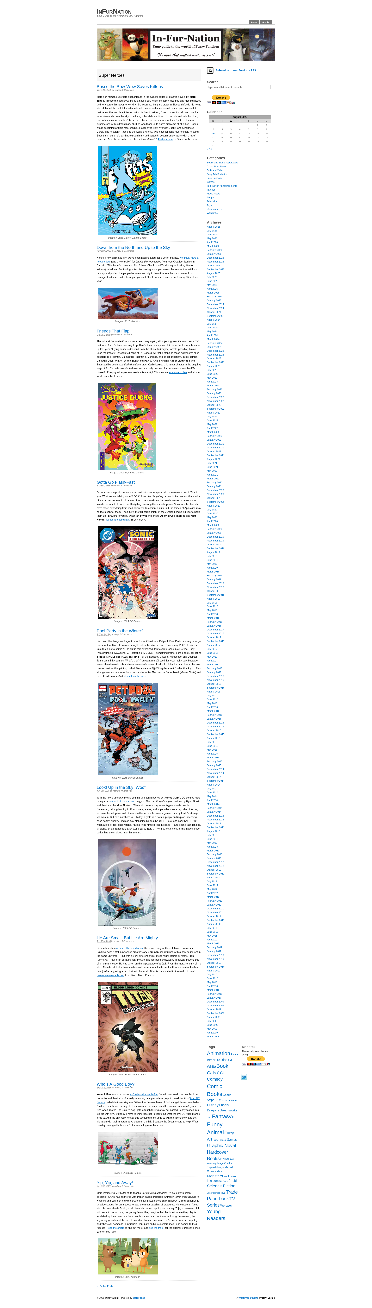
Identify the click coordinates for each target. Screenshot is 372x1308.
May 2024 (212, 331)
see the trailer (156, 1227)
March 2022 (213, 432)
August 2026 (213, 226)
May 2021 (212, 471)
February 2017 (214, 668)
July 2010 (212, 974)
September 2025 (216, 269)
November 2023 (215, 354)
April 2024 (212, 335)
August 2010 (213, 970)
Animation (218, 1053)
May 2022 (212, 424)
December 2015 (215, 722)
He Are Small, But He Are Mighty (127, 937)
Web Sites (212, 213)
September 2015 (216, 734)
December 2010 (215, 955)
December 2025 (215, 257)
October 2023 (214, 358)
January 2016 (214, 718)
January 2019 (214, 579)
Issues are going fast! (118, 519)
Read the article (115, 1227)
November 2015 (215, 726)
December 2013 (215, 815)
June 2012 (212, 885)
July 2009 (212, 1021)
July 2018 (212, 602)
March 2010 (213, 990)
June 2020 (212, 513)
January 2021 (214, 486)
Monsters (215, 1176)
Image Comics (224, 1163)
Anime (234, 1054)
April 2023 (212, 381)
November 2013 (215, 819)
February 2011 (214, 947)
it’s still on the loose (135, 676)
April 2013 (212, 846)
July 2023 (212, 370)
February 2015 (214, 761)
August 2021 (213, 459)
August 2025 (213, 273)
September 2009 (216, 1013)
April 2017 (212, 660)
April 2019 (212, 567)
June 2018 (212, 606)
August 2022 (213, 412)
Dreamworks (228, 1110)
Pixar (225, 1181)
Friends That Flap (113, 331)
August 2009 (213, 1017)
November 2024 (215, 308)
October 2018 (214, 591)
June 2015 (212, 746)
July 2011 (212, 928)
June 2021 (212, 467)
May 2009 (212, 1028)
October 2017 (214, 637)
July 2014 (212, 788)
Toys (209, 205)
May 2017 (212, 656)
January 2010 (214, 997)
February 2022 (214, 436)
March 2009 (213, 1036)
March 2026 (213, 246)
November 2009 (215, 1005)
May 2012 (212, 889)
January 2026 (214, 254)
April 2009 (212, 1032)
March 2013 (213, 850)
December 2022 (215, 397)
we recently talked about (130, 948)
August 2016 (213, 691)
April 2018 (212, 614)
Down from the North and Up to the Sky (133, 247)
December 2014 (215, 769)
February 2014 (214, 808)
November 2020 (215, 494)
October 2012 (214, 870)
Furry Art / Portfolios (217, 174)
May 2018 (212, 610)
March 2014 (213, 804)
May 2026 (212, 238)
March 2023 (213, 385)
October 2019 (214, 544)
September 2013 (216, 827)
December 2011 (215, 908)
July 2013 (212, 835)
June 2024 (212, 327)
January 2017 (214, 672)
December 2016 (215, 676)
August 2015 (213, 738)
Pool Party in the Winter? (120, 631)
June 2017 (212, 653)
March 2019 (213, 571)
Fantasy (222, 1116)
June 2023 (212, 374)
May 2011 (212, 935)
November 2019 (215, 540)
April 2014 (212, 800)
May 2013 (212, 843)
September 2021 (216, 455)
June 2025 (212, 281)
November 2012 (215, 866)
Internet (211, 189)
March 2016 (213, 711)
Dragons (213, 1110)
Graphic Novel (221, 1145)
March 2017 (213, 664)
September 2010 (216, 966)
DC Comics (221, 1100)
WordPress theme (248, 1298)
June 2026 (212, 234)
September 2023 (216, 362)
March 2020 (213, 525)
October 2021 (214, 451)
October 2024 (214, 312)
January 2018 (214, 625)
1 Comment (126, 334)
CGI (220, 1073)
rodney (118, 90)
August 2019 (213, 552)
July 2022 (212, 416)
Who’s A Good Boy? (115, 1084)
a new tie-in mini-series (122, 801)
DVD (209, 1117)
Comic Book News (216, 166)
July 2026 (212, 230)
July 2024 (212, 323)
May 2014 (212, 796)
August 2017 (213, 645)
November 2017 (215, 633)
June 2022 (212, 420)
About (254, 22)
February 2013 (214, 854)
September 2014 (216, 781)
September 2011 (215, 920)
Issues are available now (110, 975)
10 (213, 133)
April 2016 (212, 707)
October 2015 (214, 730)
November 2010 (215, 959)
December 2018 (215, 583)
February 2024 (214, 343)
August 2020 (213, 505)
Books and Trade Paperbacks (222, 162)
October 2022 (214, 405)
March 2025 (213, 292)
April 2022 (212, 428)
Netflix (227, 1176)
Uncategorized (214, 209)
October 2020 (214, 498)
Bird (217, 1060)
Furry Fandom (214, 178)
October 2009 (214, 1009)
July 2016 (212, 695)
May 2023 (212, 377)
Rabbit (233, 1180)
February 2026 (214, 250)
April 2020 (212, 521)
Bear (210, 1060)
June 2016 (212, 699)
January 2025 (214, 300)
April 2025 (212, 289)
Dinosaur (232, 1100)
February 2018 (214, 622)
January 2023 (214, 393)
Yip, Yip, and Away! (115, 1182)
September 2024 (216, 316)
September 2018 (216, 595)
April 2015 (212, 753)
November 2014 (215, 773)
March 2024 (213, 339)
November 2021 (215, 447)
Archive (266, 22)
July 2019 (212, 556)
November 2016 (215, 680)
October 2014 (214, 777)
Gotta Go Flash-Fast (116, 482)
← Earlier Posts (105, 1286)
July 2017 (212, 649)
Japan (211, 1167)
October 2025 (214, 265)
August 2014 (213, 784)
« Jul (209, 149)
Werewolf (226, 1205)
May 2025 (212, 285)
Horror (224, 1159)
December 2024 (215, 304)
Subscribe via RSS (236, 70)
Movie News (213, 193)
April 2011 (212, 939)
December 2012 (215, 862)
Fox (234, 1117)
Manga (219, 1167)
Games (210, 182)
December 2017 (215, 629)
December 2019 (215, 536)
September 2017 (216, 641)
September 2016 (216, 687)
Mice (219, 1171)
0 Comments (128, 90)
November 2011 (215, 912)
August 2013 (213, 831)
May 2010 (212, 982)
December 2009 (215, 1001)
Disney (213, 1105)
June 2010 (212, 978)
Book (222, 1066)
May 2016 (212, 703)
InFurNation (114, 11)
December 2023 (215, 351)
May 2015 (212, 750)
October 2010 (214, 963)
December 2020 (215, 490)
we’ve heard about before (144, 1094)
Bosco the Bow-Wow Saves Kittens (130, 86)
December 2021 (215, 443)
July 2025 (212, 277)
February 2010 (214, 994)
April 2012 (212, 893)
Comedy (215, 1079)
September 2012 (216, 873)
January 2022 (214, 440)
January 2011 (214, 951)
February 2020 (214, 529)
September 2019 (216, 548)
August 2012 (213, 877)
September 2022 (216, 409)
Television (212, 201)
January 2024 (214, 347)
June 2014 (212, 792)
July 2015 (212, 742)
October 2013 (214, 823)
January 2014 (214, 812)
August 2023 (213, 366)
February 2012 (214, 901)
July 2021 (212, 463)
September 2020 (216, 502)
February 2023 (214, 389)
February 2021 (214, 482)
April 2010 (212, 986)
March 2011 (213, 943)
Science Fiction (221, 1186)
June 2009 (212, 1025)
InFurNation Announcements (222, 186)
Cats (211, 1072)
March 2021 (213, 478)
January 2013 (214, 858)
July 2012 (212, 881)
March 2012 (213, 897)
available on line (178, 372)
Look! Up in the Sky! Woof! (122, 787)
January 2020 (214, 533)
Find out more (165, 139)
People (210, 197)
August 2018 (213, 598)
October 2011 (214, 916)
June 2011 (212, 932)
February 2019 (214, 575)
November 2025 (215, 261)
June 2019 (212, 560)
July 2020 (212, 509)
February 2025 (214, 296)
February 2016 (214, 715)
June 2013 (212, 839)
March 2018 (213, 618)
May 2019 (212, 564)
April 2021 (212, 474)
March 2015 (213, 757)
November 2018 (215, 587)
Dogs (224, 1105)
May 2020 (212, 517)
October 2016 (214, 684)
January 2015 (214, 765)
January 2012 (214, 904)
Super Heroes (213, 1193)
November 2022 (215, 401)
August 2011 (213, 924)
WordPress (139, 1298)
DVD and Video (215, 170)
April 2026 (212, 242)
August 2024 (213, 320)
